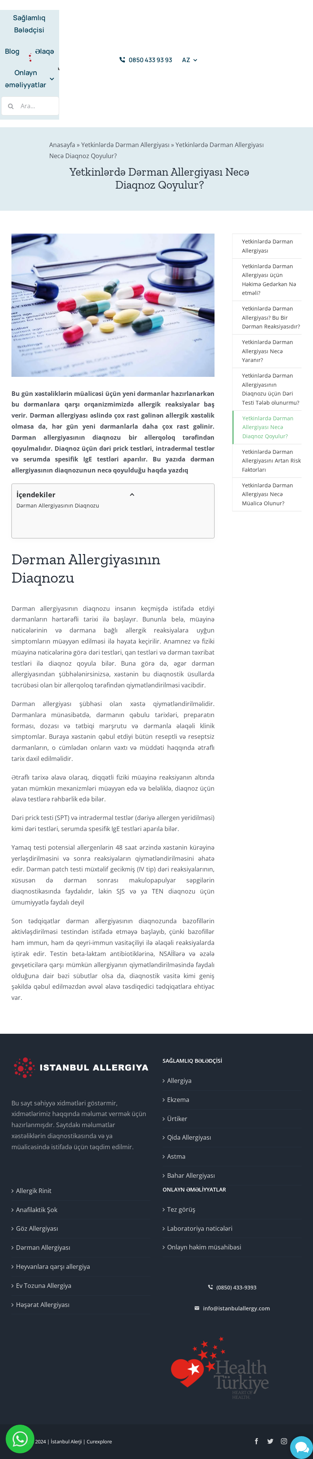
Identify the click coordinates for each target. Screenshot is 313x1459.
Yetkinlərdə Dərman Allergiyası (125, 145)
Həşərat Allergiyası (42, 1304)
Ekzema (178, 1099)
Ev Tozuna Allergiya (43, 1285)
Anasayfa (62, 145)
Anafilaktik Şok (36, 1210)
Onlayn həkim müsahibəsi (204, 1247)
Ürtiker (177, 1119)
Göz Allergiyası (37, 1228)
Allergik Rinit (34, 1191)
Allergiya (179, 1080)
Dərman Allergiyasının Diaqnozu (57, 505)
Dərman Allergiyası (43, 1247)
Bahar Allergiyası (191, 1175)
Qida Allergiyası (189, 1137)
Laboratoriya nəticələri (199, 1228)
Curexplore (99, 1441)
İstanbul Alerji (66, 1441)
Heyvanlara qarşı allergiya (53, 1266)
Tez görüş (181, 1209)
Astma (176, 1156)
